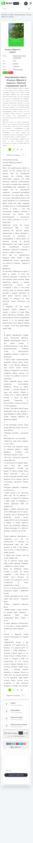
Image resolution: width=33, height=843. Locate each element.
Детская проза (18, 69)
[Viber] (10, 744)
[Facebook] (7, 744)
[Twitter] (20, 744)
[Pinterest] (17, 744)
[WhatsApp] (12, 744)
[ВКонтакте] (22, 744)
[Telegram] (15, 744)
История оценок (19, 736)
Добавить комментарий (16, 775)
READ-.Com (14, 3)
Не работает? (16, 747)
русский (15, 64)
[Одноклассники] (25, 744)
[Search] (29, 9)
